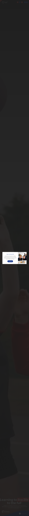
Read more (10, 261)
